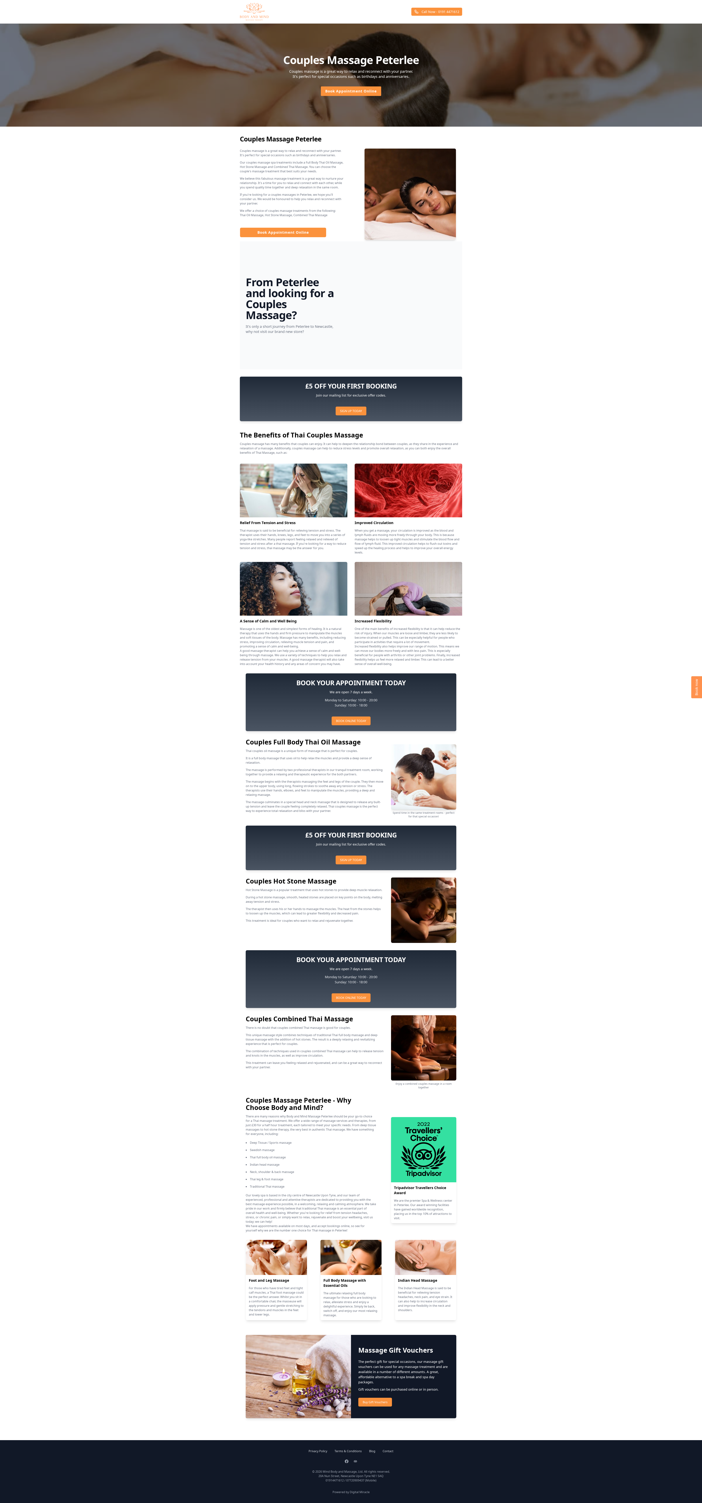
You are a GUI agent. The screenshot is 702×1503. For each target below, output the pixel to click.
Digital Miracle (360, 1492)
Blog (372, 1451)
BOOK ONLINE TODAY (351, 721)
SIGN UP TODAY (351, 411)
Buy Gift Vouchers (375, 1402)
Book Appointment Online (351, 91)
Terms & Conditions (348, 1451)
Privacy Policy (318, 1451)
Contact (388, 1451)
